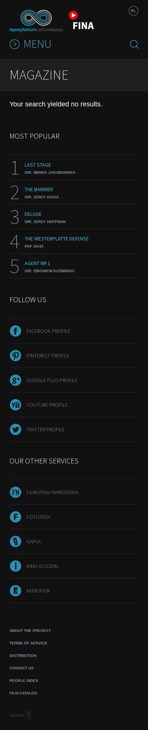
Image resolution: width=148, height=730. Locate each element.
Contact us (21, 668)
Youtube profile (47, 404)
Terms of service (28, 643)
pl (133, 11)
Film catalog (23, 693)
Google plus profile (52, 380)
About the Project (30, 631)
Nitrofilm (38, 590)
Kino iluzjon (42, 566)
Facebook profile (48, 331)
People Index (23, 681)
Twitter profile (46, 429)
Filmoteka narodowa (53, 492)
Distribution (22, 656)
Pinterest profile (48, 355)
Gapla (34, 541)
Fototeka (38, 516)
